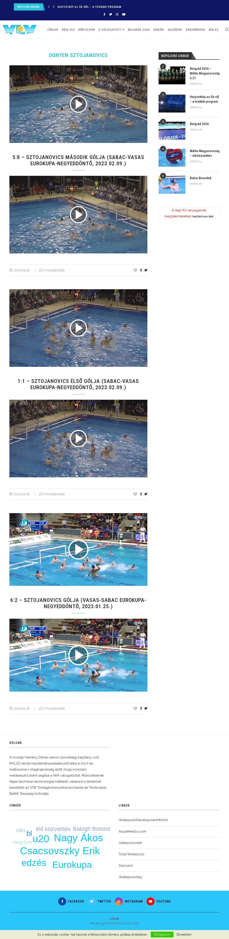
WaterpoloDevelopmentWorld (143, 820)
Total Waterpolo (131, 854)
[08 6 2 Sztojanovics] (80, 620)
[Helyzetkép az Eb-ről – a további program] (172, 104)
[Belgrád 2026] (172, 131)
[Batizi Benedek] (172, 185)
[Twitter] (110, 14)
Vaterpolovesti (130, 843)
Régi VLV (68, 30)
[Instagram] (117, 14)
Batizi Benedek (200, 178)
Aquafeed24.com (132, 831)
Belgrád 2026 (67, 7)
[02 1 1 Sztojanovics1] (80, 401)
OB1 (21, 830)
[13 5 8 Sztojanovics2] (80, 178)
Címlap (52, 30)
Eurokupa (72, 865)
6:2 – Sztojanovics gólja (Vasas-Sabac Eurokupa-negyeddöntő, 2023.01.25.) (78, 603)
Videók (158, 30)
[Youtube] (123, 14)
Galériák (175, 30)
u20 (40, 838)
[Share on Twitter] (145, 270)
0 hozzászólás (54, 270)
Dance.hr (126, 866)
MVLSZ (214, 30)
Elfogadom (162, 934)
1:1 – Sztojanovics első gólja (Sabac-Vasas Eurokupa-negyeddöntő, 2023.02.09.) (78, 384)
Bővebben (184, 934)
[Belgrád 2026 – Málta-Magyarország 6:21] (172, 75)
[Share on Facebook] (141, 270)
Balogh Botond (91, 829)
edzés (33, 863)
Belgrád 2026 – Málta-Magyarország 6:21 (205, 73)
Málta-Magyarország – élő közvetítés (205, 153)
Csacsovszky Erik (60, 850)
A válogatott (110, 30)
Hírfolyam (86, 30)
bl (29, 833)
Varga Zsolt (22, 842)
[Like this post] (135, 270)
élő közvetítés (53, 829)
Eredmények (195, 30)
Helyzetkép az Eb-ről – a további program (204, 99)
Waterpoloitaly (130, 877)
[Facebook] (104, 14)
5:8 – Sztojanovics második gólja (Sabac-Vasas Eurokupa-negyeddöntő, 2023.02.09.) (78, 160)
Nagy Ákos (78, 837)
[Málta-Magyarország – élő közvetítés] (172, 158)
